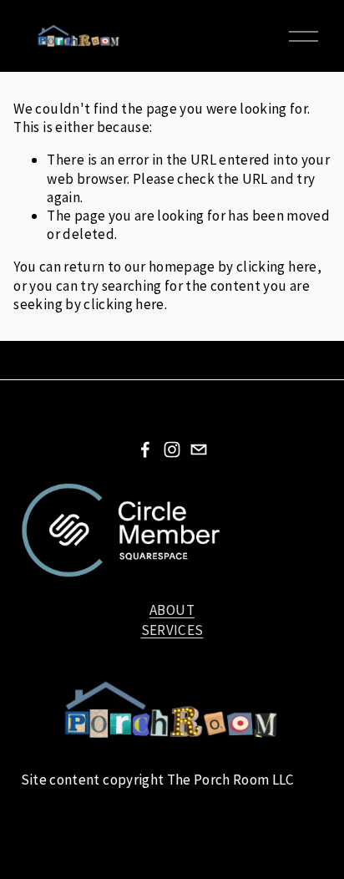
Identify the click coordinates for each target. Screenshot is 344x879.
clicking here (276, 266)
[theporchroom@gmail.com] (198, 449)
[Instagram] (172, 449)
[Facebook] (145, 449)
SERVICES (172, 630)
